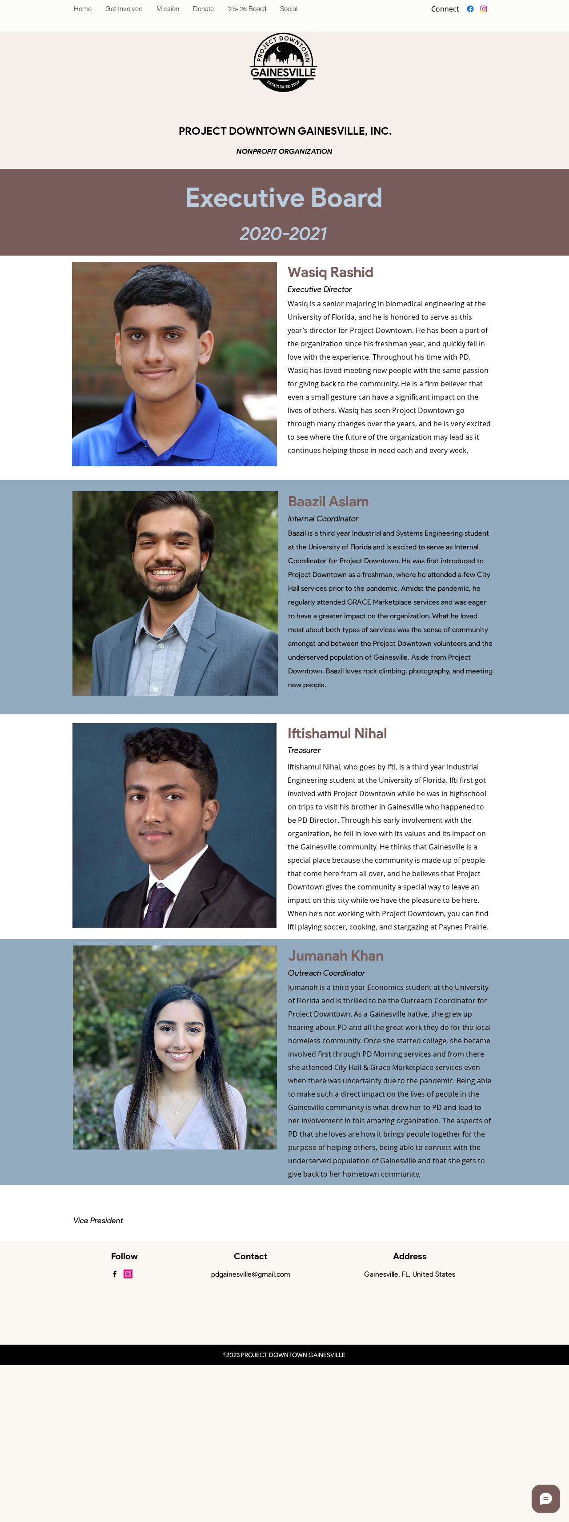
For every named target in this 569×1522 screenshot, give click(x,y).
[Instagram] (483, 8)
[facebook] (470, 8)
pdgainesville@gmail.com (250, 1274)
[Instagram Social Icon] (128, 1274)
